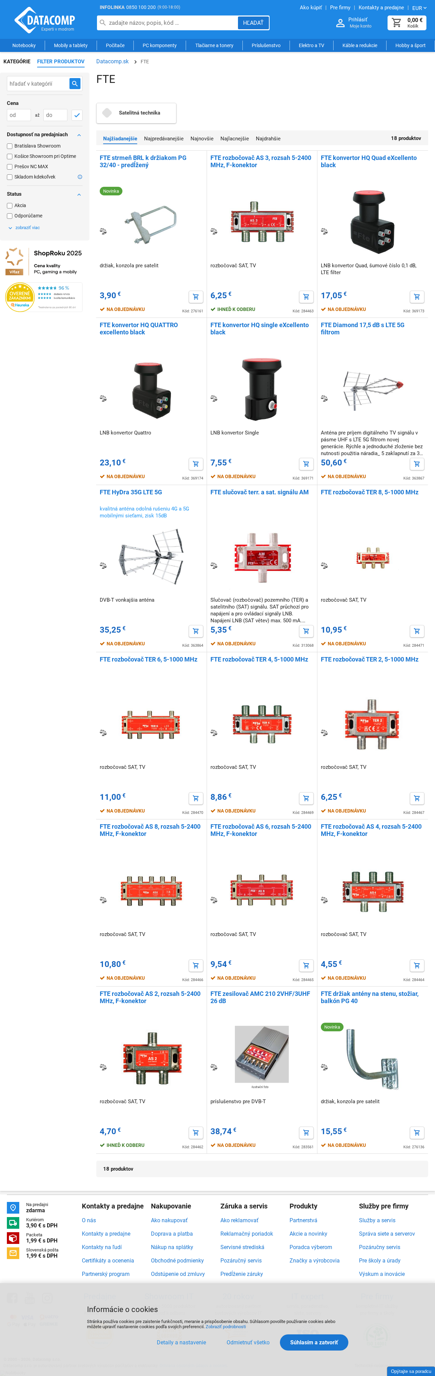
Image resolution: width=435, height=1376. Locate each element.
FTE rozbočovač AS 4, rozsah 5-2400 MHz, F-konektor (371, 830)
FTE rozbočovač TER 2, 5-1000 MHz (369, 659)
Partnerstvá (303, 1220)
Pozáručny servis (379, 1247)
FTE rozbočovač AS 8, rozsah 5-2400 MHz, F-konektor (150, 830)
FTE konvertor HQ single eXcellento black (259, 328)
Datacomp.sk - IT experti (44, 19)
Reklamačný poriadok (246, 1233)
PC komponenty (160, 45)
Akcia (20, 205)
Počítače (115, 45)
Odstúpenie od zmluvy (178, 1274)
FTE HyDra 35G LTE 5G (131, 492)
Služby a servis (377, 1220)
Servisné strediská (242, 1247)
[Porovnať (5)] (103, 231)
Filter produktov (61, 61)
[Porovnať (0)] (103, 398)
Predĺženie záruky (241, 1274)
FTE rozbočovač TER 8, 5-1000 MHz (369, 492)
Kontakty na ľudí (102, 1247)
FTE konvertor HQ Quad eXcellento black (369, 161)
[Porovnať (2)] (213, 231)
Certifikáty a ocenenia (108, 1260)
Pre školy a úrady (380, 1260)
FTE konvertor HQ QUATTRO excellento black (139, 328)
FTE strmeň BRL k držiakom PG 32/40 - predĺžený (143, 161)
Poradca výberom (311, 1247)
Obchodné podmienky (177, 1260)
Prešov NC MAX (31, 166)
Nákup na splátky (172, 1247)
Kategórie (16, 61)
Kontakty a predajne (106, 1233)
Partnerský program (106, 1274)
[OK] (77, 115)
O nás (89, 1220)
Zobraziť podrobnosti (226, 1326)
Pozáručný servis (241, 1260)
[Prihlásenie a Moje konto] (340, 23)
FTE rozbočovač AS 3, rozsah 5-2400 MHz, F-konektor (260, 161)
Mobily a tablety (71, 45)
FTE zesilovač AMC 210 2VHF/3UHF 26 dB (260, 997)
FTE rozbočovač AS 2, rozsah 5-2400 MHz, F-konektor (150, 997)
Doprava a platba (172, 1233)
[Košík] (397, 23)
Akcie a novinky (308, 1233)
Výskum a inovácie (382, 1274)
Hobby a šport (410, 45)
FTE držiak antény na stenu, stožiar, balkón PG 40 (369, 997)
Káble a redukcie (359, 45)
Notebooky (24, 45)
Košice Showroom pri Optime (45, 156)
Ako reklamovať (239, 1220)
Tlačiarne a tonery (214, 45)
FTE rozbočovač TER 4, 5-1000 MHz (259, 659)
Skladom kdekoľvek (34, 177)
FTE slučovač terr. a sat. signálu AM (259, 492)
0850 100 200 (141, 7)
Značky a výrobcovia (315, 1260)
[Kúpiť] (196, 297)
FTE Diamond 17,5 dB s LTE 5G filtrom (362, 328)
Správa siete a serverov (387, 1233)
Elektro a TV (311, 45)
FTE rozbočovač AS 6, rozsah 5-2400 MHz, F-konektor (260, 830)
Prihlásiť (357, 20)
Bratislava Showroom (37, 146)
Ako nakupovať (169, 1220)
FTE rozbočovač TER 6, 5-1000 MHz (148, 659)
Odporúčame (28, 215)
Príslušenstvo (266, 45)
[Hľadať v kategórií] (74, 83)
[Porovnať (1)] (324, 231)
